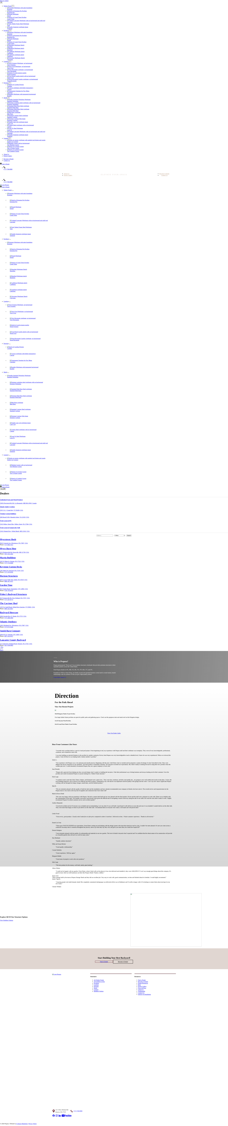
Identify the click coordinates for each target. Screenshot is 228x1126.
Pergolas (96, 986)
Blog (139, 985)
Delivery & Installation (144, 994)
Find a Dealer (142, 980)
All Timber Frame (99, 980)
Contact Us (164, 175)
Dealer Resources (143, 983)
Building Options (98, 991)
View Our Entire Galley (114, 733)
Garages (96, 989)
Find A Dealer (104, 961)
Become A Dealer (164, 173)
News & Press (142, 988)
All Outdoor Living (99, 981)
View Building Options (6, 920)
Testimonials (141, 991)
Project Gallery (68, 175)
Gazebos (96, 985)
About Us (66, 173)
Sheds (95, 988)
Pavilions (96, 983)
